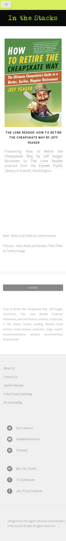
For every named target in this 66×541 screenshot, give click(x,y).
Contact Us (10, 377)
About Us (9, 368)
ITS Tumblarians (25, 480)
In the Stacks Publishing (18, 394)
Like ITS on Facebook (29, 491)
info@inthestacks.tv (28, 439)
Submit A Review (14, 385)
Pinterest (21, 450)
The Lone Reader (47, 161)
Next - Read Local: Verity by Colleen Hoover (29, 236)
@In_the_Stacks (26, 468)
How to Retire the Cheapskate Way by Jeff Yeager (34, 154)
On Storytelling (13, 402)
